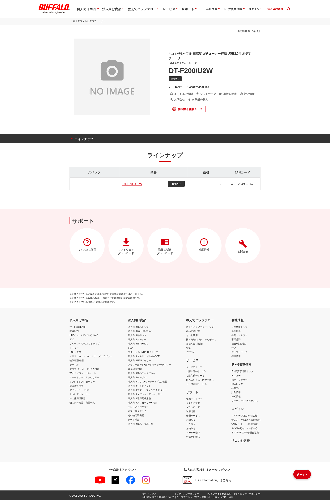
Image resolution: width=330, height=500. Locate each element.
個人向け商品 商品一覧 (82, 402)
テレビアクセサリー (80, 394)
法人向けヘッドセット (139, 385)
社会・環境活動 (238, 343)
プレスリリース (239, 352)
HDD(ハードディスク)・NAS (84, 335)
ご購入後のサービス (196, 375)
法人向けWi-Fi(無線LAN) (140, 331)
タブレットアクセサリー (82, 381)
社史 (233, 347)
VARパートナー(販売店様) (244, 424)
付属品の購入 (193, 436)
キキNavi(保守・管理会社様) (245, 432)
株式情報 (236, 396)
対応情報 (190, 411)
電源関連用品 (76, 385)
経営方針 (236, 388)
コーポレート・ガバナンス (244, 400)
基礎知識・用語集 (194, 343)
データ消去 (133, 419)
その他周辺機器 (78, 398)
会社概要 (236, 331)
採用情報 (236, 356)
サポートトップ (194, 398)
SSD (72, 339)
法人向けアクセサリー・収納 (142, 402)
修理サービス (193, 415)
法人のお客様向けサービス (200, 379)
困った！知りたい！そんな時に (201, 339)
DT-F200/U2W (132, 183)
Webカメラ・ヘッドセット (83, 373)
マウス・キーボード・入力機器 (84, 369)
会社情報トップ (239, 326)
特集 (188, 347)
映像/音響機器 (77, 360)
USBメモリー (76, 352)
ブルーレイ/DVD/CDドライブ (85, 343)
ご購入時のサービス (196, 371)
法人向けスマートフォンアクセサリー (147, 390)
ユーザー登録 (193, 432)
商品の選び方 (193, 331)
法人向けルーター (137, 339)
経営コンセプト (239, 335)
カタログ (190, 424)
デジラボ (190, 352)
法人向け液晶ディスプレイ (141, 373)
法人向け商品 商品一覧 (140, 423)
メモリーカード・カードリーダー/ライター (91, 356)
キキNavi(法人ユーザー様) (244, 428)
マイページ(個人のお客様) (244, 415)
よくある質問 (193, 403)
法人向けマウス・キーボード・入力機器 (147, 381)
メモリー (74, 347)
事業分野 (236, 339)
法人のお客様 (240, 440)
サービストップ (194, 367)
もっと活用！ (192, 335)
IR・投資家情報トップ (242, 371)
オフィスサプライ (137, 411)
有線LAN (74, 331)
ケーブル (74, 364)
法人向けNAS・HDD (138, 343)
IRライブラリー (239, 379)
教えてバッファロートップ (200, 326)
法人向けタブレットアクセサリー (145, 394)
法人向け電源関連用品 (139, 398)
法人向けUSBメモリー (139, 360)
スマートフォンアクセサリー (84, 377)
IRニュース (237, 375)
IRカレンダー (238, 383)
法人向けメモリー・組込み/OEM (144, 356)
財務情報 (236, 392)
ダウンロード (193, 407)
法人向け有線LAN (137, 335)
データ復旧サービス (196, 383)
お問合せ (190, 420)
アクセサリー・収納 (79, 390)
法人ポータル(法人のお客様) (245, 420)
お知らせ (190, 428)
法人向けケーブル (137, 377)
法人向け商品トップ (138, 326)
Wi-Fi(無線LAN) (78, 326)
